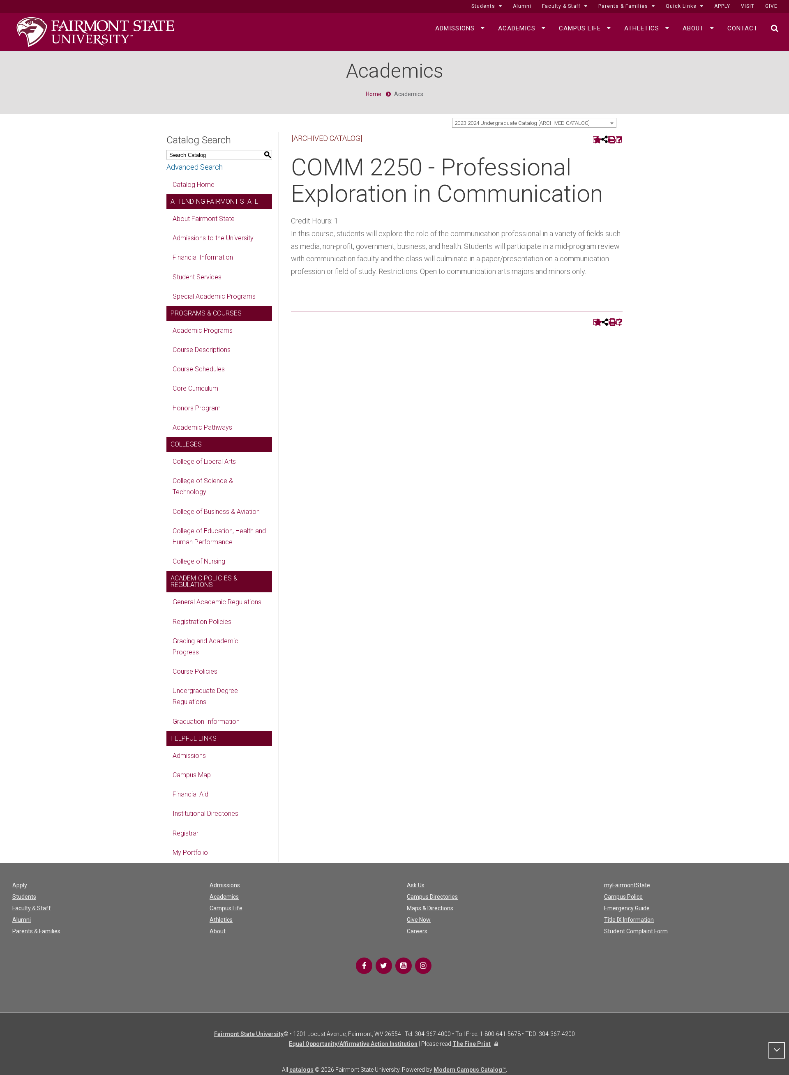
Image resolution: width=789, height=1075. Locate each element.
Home (373, 94)
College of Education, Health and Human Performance (219, 536)
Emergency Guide (627, 908)
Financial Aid (190, 794)
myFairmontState (627, 885)
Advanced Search (194, 167)
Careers (417, 931)
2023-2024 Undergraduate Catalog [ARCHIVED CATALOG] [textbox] (522, 123)
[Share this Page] (604, 139)
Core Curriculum (195, 388)
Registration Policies (202, 622)
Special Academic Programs (214, 296)
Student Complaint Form (636, 931)
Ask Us (415, 885)
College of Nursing (199, 561)
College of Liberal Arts (204, 461)
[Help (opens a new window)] (619, 139)
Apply (19, 885)
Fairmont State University (249, 1034)
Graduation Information (206, 721)
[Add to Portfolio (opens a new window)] (596, 139)
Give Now (419, 919)
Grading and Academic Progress (205, 646)
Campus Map (192, 775)
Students (24, 896)
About (218, 931)
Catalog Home (194, 185)
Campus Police (623, 896)
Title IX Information (629, 919)
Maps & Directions (430, 908)
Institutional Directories (205, 813)
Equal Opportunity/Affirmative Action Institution (353, 1043)
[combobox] (534, 123)
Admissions (189, 756)
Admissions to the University (213, 238)
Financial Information (203, 257)
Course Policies (195, 671)
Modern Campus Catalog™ (470, 1069)
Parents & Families (36, 931)
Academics (224, 896)
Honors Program (197, 408)
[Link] (364, 966)
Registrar (185, 833)
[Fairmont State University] (95, 31)
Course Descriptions (202, 350)
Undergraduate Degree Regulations (205, 696)
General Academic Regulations (217, 602)
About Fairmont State (204, 219)
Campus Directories (432, 896)
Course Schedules (199, 369)
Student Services (197, 277)
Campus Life (226, 908)
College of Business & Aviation (216, 512)
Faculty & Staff (31, 908)
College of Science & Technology (203, 486)
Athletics (221, 919)
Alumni (21, 919)
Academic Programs (203, 330)
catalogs (301, 1069)
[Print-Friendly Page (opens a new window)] (611, 139)
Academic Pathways (202, 427)
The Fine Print (471, 1043)
